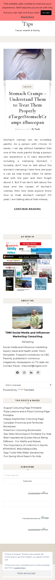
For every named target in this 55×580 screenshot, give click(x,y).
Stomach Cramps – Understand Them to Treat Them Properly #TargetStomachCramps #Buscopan (27, 107)
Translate (29, 389)
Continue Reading (27, 209)
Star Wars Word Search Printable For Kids (27, 433)
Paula (37, 129)
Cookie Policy (20, 568)
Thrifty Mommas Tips (28, 21)
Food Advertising (34, 493)
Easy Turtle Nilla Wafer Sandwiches (23, 452)
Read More (27, 16)
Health (27, 87)
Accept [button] (46, 12)
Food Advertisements (30, 518)
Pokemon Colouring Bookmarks (22, 430)
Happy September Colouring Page (24, 418)
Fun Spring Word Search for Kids (22, 456)
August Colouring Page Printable (22, 407)
